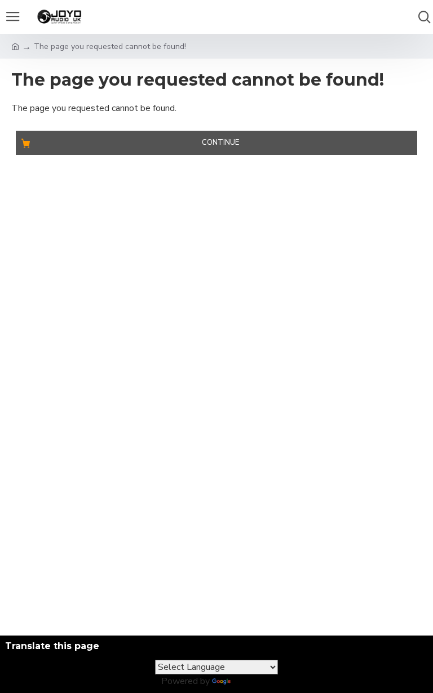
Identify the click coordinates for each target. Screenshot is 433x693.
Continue (220, 142)
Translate (252, 681)
